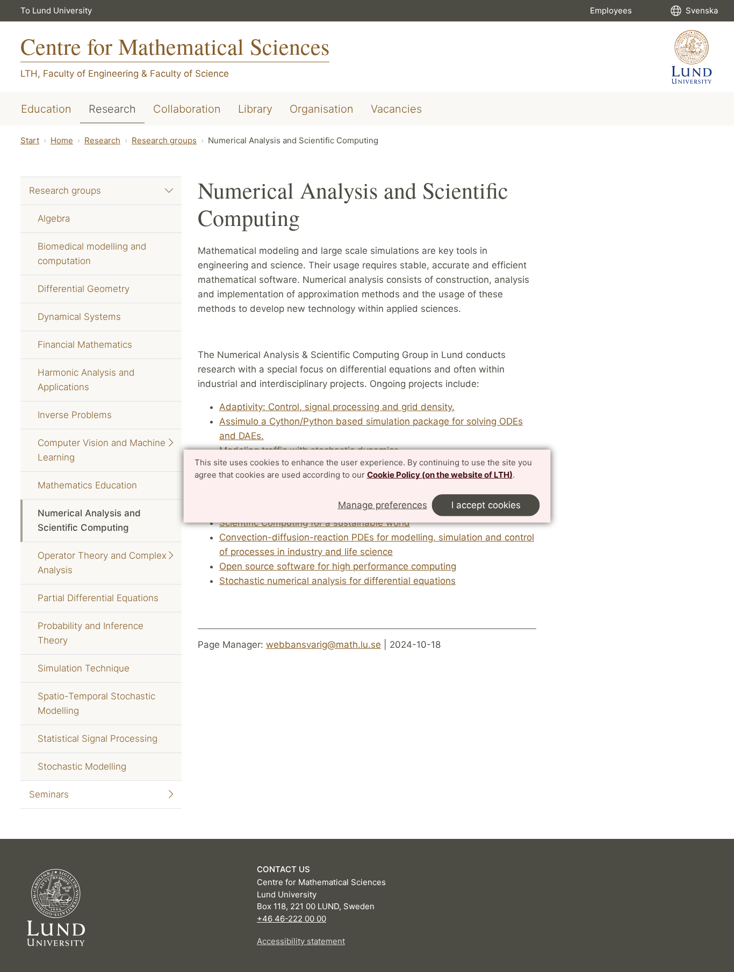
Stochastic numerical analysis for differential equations (337, 580)
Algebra (54, 218)
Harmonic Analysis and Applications (86, 379)
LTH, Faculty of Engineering (79, 73)
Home (62, 140)
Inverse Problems (75, 415)
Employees (611, 10)
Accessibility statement (301, 941)
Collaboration (187, 109)
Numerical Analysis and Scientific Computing (89, 520)
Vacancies (396, 109)
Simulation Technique (83, 668)
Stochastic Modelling (82, 766)
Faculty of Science (189, 73)
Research (112, 109)
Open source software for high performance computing (337, 566)
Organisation (322, 109)
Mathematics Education (87, 485)
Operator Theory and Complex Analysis (102, 562)
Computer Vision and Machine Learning (101, 450)
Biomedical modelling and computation (92, 253)
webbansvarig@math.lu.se (323, 644)
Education (46, 109)
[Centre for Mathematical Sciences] (692, 57)
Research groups (164, 140)
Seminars (49, 794)
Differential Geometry (83, 288)
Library (255, 109)
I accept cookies (486, 505)
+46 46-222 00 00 (291, 918)
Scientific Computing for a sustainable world (314, 522)
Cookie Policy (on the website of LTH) (440, 475)
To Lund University (56, 10)
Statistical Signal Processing (97, 738)
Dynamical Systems (79, 316)
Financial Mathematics (85, 344)
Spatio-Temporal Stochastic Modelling (96, 703)
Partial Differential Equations (98, 598)
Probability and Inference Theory (90, 633)
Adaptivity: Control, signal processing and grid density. (337, 406)
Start (29, 140)
